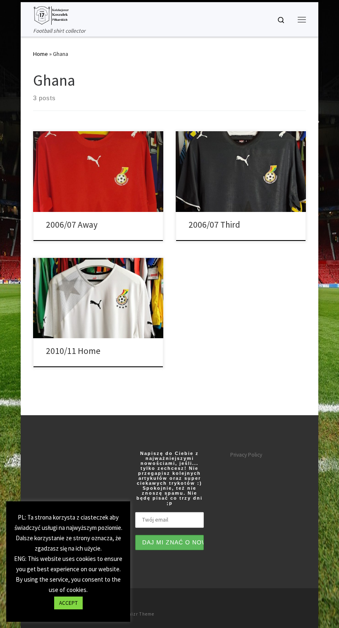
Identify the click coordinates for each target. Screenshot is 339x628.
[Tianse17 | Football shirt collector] (51, 14)
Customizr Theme (134, 614)
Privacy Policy (246, 454)
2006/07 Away (72, 224)
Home (40, 54)
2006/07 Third (214, 224)
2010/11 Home (73, 350)
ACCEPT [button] (68, 602)
